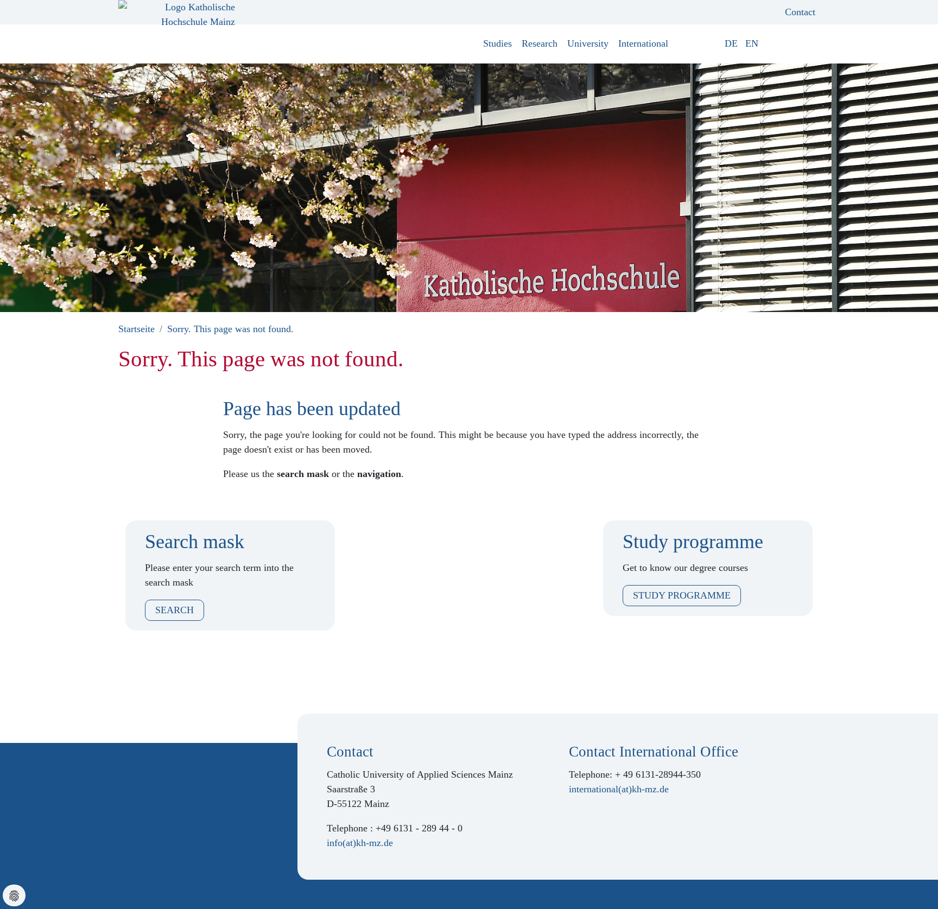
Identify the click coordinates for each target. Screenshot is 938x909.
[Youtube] (158, 772)
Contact (800, 12)
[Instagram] (140, 772)
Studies (497, 43)
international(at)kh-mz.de (619, 789)
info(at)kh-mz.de (360, 842)
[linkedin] (175, 772)
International (643, 43)
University (588, 43)
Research (539, 43)
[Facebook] (123, 772)
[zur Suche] (811, 43)
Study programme (682, 595)
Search (174, 610)
